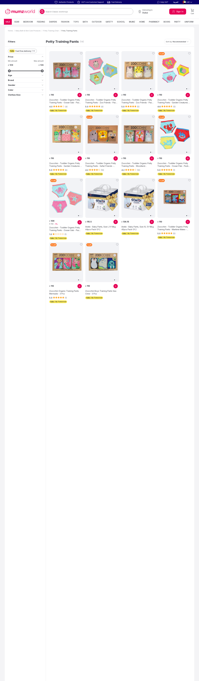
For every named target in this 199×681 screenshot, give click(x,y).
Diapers (53, 22)
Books (167, 22)
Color (10, 90)
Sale (8, 22)
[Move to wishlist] (81, 53)
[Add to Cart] (79, 95)
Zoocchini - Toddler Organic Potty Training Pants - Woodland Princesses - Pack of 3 (136, 164)
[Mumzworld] (20, 11)
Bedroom (28, 22)
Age (10, 75)
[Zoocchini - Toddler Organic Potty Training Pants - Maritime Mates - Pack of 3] (174, 198)
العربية (175, 2)
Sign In (179, 11)
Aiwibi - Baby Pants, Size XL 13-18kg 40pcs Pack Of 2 (137, 228)
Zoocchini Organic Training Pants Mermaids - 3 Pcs (64, 292)
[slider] (9, 71)
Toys (76, 22)
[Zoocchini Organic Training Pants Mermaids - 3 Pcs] (66, 262)
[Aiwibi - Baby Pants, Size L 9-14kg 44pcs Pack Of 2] (102, 198)
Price (10, 57)
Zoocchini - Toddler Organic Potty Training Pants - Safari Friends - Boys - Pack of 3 (100, 164)
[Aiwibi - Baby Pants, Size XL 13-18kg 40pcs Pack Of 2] (138, 198)
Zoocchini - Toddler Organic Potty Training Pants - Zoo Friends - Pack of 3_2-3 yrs (137, 101)
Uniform (189, 22)
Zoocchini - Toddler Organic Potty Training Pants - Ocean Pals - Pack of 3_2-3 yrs (172, 164)
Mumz (132, 22)
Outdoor (97, 22)
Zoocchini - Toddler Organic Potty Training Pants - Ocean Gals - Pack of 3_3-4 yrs (64, 101)
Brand (11, 80)
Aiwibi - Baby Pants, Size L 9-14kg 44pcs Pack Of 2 (100, 228)
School (121, 22)
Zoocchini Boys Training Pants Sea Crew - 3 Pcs (100, 292)
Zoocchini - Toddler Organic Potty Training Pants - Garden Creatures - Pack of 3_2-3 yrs (65, 164)
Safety (109, 22)
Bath (85, 22)
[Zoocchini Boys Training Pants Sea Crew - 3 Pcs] (102, 262)
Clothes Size (14, 95)
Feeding (41, 22)
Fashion (65, 22)
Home (142, 22)
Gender (11, 85)
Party (177, 22)
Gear (16, 22)
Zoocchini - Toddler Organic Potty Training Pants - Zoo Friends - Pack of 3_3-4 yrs (101, 101)
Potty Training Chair (51, 31)
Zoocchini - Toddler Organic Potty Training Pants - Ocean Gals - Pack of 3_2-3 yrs (64, 229)
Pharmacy (154, 22)
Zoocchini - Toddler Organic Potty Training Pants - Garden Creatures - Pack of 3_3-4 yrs (173, 101)
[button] (162, 2)
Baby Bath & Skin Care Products (28, 31)
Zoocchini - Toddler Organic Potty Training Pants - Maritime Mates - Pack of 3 (172, 228)
